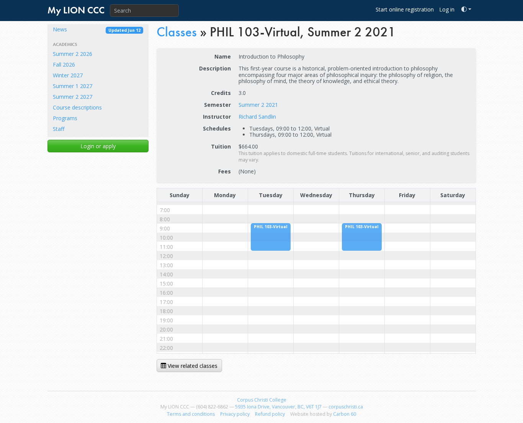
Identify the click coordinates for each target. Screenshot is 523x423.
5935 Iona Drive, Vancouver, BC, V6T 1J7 (278, 406)
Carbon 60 (344, 414)
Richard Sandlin (257, 116)
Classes (177, 32)
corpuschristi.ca (346, 406)
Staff (58, 128)
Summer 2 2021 (258, 104)
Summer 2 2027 (72, 96)
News (97, 29)
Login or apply (98, 146)
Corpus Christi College (261, 400)
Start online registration (405, 9)
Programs (65, 118)
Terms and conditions (191, 414)
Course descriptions (77, 107)
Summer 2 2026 (72, 53)
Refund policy (270, 414)
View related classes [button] (191, 365)
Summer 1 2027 (72, 86)
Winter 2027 (68, 75)
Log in (446, 9)
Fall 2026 (64, 64)
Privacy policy (235, 414)
